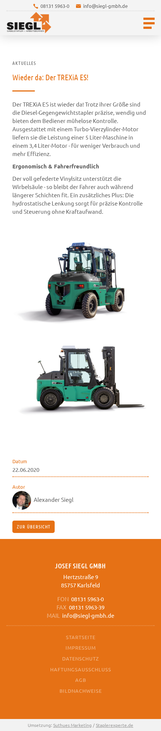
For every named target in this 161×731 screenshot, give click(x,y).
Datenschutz (80, 658)
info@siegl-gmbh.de (105, 6)
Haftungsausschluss (80, 669)
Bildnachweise (81, 690)
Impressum (81, 647)
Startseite (80, 637)
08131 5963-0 (54, 6)
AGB (80, 680)
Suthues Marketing (72, 725)
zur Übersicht (34, 526)
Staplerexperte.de (114, 725)
